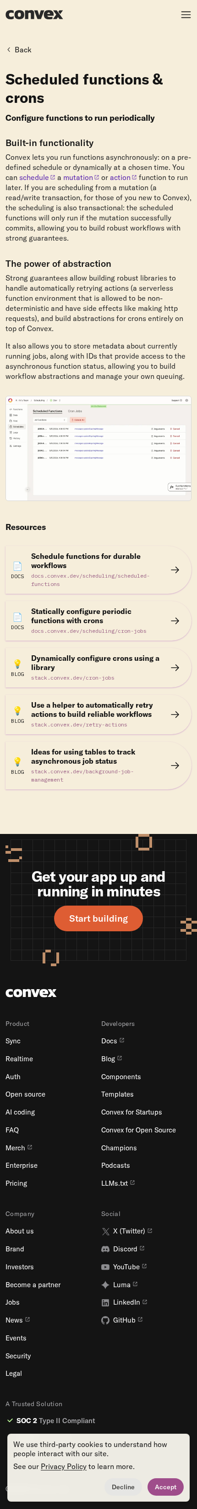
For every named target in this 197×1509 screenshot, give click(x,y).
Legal (13, 1373)
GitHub (124, 1320)
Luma (122, 1285)
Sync (13, 1041)
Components (121, 1077)
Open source (25, 1094)
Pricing (16, 1183)
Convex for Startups (131, 1112)
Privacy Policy (64, 1466)
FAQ (12, 1130)
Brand (14, 1249)
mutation (78, 177)
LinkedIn (126, 1302)
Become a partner (32, 1285)
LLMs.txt (114, 1183)
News (14, 1320)
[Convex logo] (34, 14)
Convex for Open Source (138, 1130)
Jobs (12, 1302)
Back (23, 49)
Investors (19, 1267)
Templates (117, 1094)
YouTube (126, 1267)
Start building (98, 918)
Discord (125, 1249)
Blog (108, 1059)
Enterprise (21, 1165)
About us (19, 1231)
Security (18, 1356)
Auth (13, 1077)
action (120, 177)
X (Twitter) (129, 1231)
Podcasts (115, 1165)
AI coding (20, 1112)
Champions (119, 1148)
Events (16, 1338)
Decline (123, 1487)
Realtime (19, 1059)
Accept (165, 1487)
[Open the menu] (186, 14)
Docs (109, 1041)
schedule (34, 177)
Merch (15, 1148)
